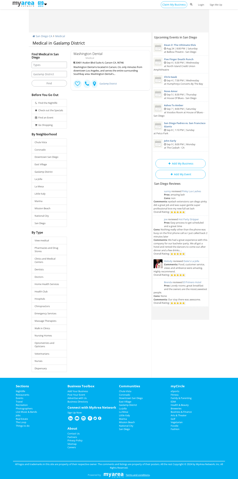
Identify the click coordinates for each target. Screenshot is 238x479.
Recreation (22, 405)
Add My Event (182, 174)
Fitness (174, 394)
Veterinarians (42, 353)
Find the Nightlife (47, 103)
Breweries (176, 408)
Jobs (18, 415)
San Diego (40, 223)
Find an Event (45, 117)
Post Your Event (76, 394)
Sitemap (72, 444)
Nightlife (20, 391)
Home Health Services (47, 284)
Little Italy (40, 193)
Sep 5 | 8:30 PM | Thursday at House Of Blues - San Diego (180, 94)
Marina (38, 201)
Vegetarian (177, 422)
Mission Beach (42, 208)
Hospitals (40, 298)
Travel (19, 401)
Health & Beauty (180, 405)
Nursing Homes (43, 335)
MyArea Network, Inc (207, 464)
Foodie (174, 425)
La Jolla (38, 179)
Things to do (23, 425)
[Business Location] (94, 84)
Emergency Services (45, 313)
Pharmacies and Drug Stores (46, 249)
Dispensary (41, 368)
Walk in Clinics (42, 328)
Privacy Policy (75, 440)
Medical (60, 36)
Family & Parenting (181, 398)
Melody (168, 261)
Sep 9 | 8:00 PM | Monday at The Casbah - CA (179, 144)
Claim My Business (174, 4)
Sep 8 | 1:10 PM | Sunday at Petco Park (179, 128)
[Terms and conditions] (113, 475)
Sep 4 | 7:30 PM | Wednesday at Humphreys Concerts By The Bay (183, 80)
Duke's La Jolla (191, 261)
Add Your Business (77, 391)
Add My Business (182, 163)
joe (165, 219)
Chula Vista (41, 142)
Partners (72, 437)
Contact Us (73, 433)
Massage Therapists (45, 320)
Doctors (39, 276)
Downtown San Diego (46, 157)
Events (19, 398)
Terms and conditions (138, 475)
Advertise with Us (77, 398)
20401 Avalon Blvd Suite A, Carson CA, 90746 (99, 62)
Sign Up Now (74, 412)
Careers (71, 447)
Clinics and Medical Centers (45, 260)
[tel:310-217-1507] (87, 84)
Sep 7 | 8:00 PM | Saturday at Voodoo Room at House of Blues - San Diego (179, 110)
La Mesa (39, 186)
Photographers (24, 408)
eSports (175, 391)
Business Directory (77, 401)
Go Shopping (45, 125)
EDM (173, 401)
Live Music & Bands (26, 411)
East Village (41, 164)
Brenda (168, 282)
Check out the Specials (50, 110)
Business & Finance (181, 411)
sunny (167, 191)
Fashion (175, 429)
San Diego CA (43, 36)
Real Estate (22, 419)
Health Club (41, 291)
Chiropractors (42, 306)
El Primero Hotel (192, 282)
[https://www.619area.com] (24, 3)
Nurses (38, 361)
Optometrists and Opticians (44, 344)
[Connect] (77, 84)
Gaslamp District (44, 171)
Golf (173, 419)
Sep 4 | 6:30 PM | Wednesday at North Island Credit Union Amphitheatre (176, 64)
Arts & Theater (178, 415)
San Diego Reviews (167, 184)
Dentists (39, 269)
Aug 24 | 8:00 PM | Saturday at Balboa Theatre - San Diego (181, 48)
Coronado (40, 149)
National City (42, 215)
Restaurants (22, 394)
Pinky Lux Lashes (191, 191)
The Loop (21, 422)
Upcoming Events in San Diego (175, 37)
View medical (42, 240)
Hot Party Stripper (188, 219)
